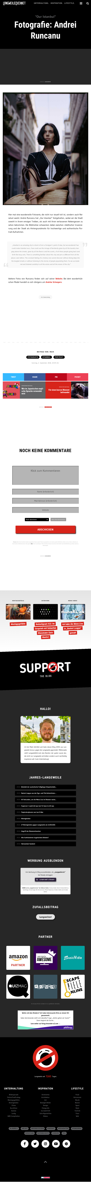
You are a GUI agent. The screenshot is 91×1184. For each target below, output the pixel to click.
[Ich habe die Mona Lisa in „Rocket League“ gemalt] (72, 619)
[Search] (87, 3)
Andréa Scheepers (54, 282)
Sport (77, 1105)
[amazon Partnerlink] (18, 958)
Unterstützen (37, 1128)
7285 (48, 1076)
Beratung (29, 1133)
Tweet (13, 377)
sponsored (77, 1128)
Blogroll (14, 1128)
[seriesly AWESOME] (45, 958)
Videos (45, 1116)
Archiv (25, 1128)
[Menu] (81, 3)
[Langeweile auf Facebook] (25, 1144)
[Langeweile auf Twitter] (35, 1144)
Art (45, 1100)
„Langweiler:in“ (59, 872)
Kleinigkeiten (13, 1103)
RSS (64, 1133)
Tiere (77, 1113)
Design (45, 1105)
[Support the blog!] (45, 669)
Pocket (78, 377)
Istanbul (46, 357)
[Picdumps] (45, 986)
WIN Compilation (14, 1116)
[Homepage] (16, 3)
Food (77, 1095)
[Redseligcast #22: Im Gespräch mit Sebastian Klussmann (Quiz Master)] (45, 622)
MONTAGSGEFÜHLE (18, 600)
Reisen (77, 1103)
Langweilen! (45, 917)
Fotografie (33, 357)
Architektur (45, 1097)
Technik (77, 1111)
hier (32, 543)
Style (77, 1108)
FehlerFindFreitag (13, 1097)
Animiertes (45, 1095)
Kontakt (51, 1128)
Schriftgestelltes (45, 1113)
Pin (56, 377)
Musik (77, 1100)
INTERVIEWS (45, 600)
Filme (14, 1105)
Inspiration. (56, 3)
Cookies (55, 1133)
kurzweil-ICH (45, 1111)
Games (13, 1111)
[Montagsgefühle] (18, 615)
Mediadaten (63, 1128)
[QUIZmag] (18, 986)
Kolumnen (77, 1097)
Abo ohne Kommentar (58, 519)
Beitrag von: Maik (45, 352)
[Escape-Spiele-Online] (73, 986)
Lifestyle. (69, 3)
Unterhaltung (13, 1089)
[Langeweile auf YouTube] (56, 1144)
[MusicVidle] (73, 958)
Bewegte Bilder (45, 1103)
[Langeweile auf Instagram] (45, 1144)
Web (77, 1116)
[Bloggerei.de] (45, 1177)
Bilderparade (13, 1095)
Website (58, 278)
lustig (14, 1113)
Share (34, 377)
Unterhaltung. (41, 3)
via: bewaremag (45, 297)
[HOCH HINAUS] (45, 1162)
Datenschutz (43, 1133)
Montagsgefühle (14, 1100)
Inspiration (45, 1089)
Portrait (59, 357)
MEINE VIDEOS (72, 600)
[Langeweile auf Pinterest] (66, 1144)
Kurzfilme (13, 1108)
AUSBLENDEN (48, 81)
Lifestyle (77, 1089)
